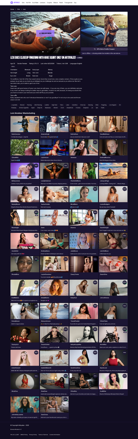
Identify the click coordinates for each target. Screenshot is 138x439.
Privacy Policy (33, 434)
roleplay (13, 107)
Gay (75, 2)
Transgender (68, 2)
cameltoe (74, 105)
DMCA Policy (24, 434)
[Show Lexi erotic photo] (43, 52)
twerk (102, 107)
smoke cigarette (24, 107)
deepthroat (70, 107)
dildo (97, 105)
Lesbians (42, 2)
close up (82, 105)
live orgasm (112, 105)
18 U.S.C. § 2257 (14, 434)
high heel (54, 105)
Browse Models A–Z (15, 429)
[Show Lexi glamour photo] (48, 52)
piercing (29, 105)
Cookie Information (54, 434)
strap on (39, 107)
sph (97, 107)
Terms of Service (43, 434)
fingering (103, 105)
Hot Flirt (28, 2)
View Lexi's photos (47, 33)
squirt (33, 107)
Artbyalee (15, 3)
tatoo (61, 105)
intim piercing (38, 105)
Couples (49, 2)
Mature (56, 2)
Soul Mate (35, 2)
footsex (78, 107)
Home (12, 9)
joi (92, 107)
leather (47, 105)
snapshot (86, 107)
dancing (90, 105)
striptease (48, 107)
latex (67, 105)
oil (120, 105)
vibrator (56, 107)
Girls (23, 2)
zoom (62, 107)
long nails (14, 105)
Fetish (61, 2)
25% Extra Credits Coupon (107, 49)
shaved (22, 105)
